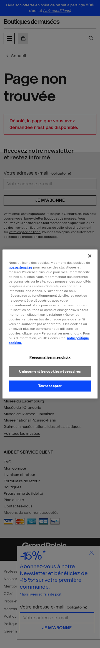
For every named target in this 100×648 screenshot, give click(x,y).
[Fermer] (90, 256)
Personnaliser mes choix (49, 357)
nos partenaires (20, 267)
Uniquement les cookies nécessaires (50, 371)
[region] (50, 324)
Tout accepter (49, 386)
